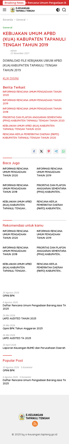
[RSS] (35, 424)
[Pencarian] (64, 10)
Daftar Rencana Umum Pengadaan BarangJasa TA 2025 (34, 307)
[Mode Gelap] (58, 10)
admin (13, 50)
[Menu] (5, 10)
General (7, 27)
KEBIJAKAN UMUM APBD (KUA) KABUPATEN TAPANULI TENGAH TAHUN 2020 (28, 127)
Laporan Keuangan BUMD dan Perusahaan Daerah (34, 348)
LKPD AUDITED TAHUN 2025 (19, 318)
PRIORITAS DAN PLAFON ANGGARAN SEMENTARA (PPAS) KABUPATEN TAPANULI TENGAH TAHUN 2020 (34, 119)
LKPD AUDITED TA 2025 (17, 338)
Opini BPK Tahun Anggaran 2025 (23, 328)
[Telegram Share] (56, 151)
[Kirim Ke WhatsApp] (63, 151)
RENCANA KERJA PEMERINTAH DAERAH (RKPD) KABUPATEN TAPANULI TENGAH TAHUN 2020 (31, 136)
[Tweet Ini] (41, 151)
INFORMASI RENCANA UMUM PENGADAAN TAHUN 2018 (32, 110)
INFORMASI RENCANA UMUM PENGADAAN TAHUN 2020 (32, 93)
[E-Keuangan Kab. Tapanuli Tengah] (22, 10)
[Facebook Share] (34, 151)
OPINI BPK (9, 295)
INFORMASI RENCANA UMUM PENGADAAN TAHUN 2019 (32, 101)
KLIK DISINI (11, 78)
